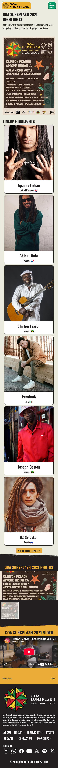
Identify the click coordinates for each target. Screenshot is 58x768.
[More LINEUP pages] (23, 732)
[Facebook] (21, 751)
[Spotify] (44, 751)
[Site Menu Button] (52, 5)
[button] (9, 679)
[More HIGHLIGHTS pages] (42, 732)
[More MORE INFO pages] (51, 738)
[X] (52, 751)
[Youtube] (29, 751)
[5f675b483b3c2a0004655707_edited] (37, 751)
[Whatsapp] (14, 751)
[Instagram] (6, 751)
